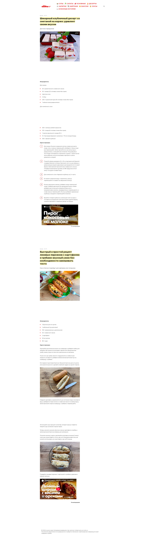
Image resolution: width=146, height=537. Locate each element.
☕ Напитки (61, 6)
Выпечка (41, 15)
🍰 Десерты (92, 3)
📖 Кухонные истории (66, 9)
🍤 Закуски (83, 6)
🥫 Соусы (93, 6)
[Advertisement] (60, 71)
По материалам (75, 226)
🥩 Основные (80, 3)
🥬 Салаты (68, 3)
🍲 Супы (60, 3)
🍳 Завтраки (72, 6)
